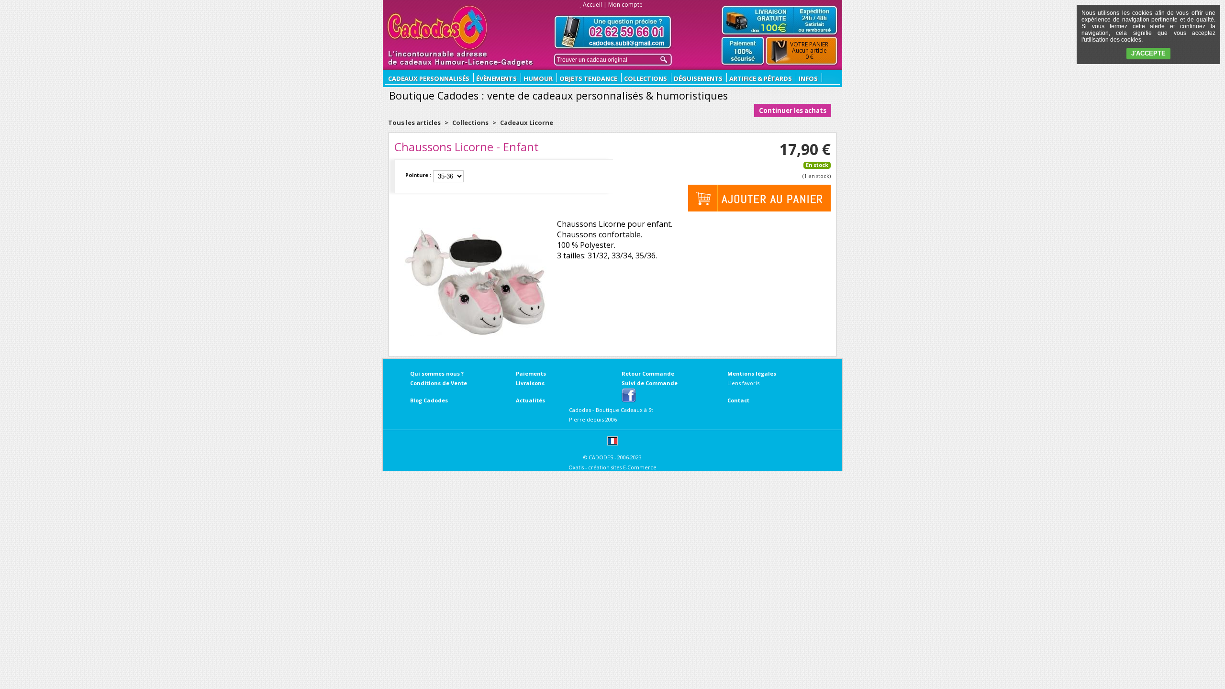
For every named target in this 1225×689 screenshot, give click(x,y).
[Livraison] (779, 20)
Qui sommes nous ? (437, 373)
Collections (645, 78)
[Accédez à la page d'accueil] (438, 27)
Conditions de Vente (438, 383)
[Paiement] (743, 51)
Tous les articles (414, 122)
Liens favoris (743, 383)
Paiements (531, 373)
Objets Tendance (588, 78)
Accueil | (595, 4)
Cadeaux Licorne (526, 122)
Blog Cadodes (429, 400)
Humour (538, 78)
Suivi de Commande (650, 383)
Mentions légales (751, 373)
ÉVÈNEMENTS (496, 78)
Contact (738, 400)
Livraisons (530, 383)
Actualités (530, 400)
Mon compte (625, 4)
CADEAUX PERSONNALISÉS (428, 78)
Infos (808, 78)
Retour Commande (648, 373)
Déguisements (698, 78)
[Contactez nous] (613, 32)
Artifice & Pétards (760, 78)
